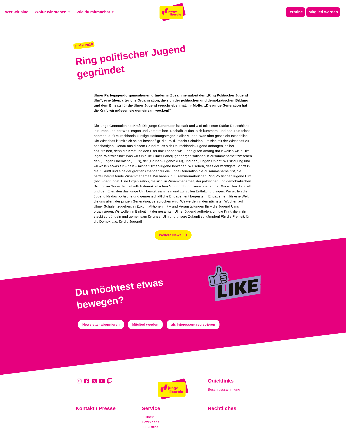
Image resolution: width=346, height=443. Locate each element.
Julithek (148, 417)
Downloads (150, 422)
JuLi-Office (150, 427)
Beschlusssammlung (224, 389)
